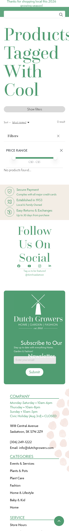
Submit (34, 400)
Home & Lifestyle (22, 521)
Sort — (7, 151)
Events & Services (22, 492)
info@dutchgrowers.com (36, 476)
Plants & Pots (19, 499)
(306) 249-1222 (21, 470)
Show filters (34, 138)
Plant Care (17, 507)
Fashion (15, 514)
